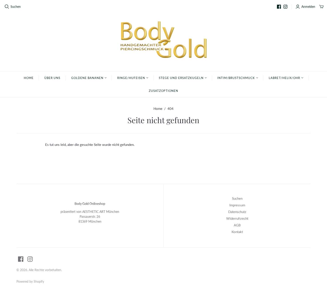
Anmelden (308, 6)
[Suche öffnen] (7, 6)
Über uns (52, 78)
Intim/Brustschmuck (236, 78)
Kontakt (237, 232)
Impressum (237, 205)
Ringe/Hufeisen (131, 78)
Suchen (15, 6)
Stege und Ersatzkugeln (181, 78)
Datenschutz (237, 212)
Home (29, 78)
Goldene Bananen (87, 78)
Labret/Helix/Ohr (284, 78)
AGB (237, 225)
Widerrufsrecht (237, 218)
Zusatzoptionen (163, 91)
